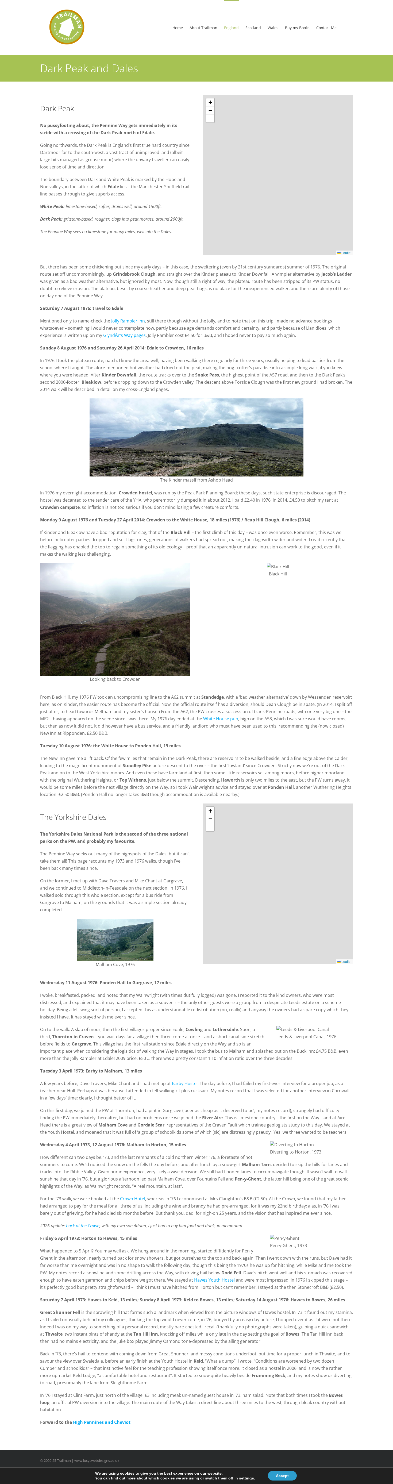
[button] (210, 102)
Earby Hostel (185, 1083)
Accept (282, 1476)
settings (246, 1478)
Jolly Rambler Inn (128, 321)
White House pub (220, 719)
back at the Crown (82, 1226)
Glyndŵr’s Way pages (124, 335)
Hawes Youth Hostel (214, 1280)
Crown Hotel (132, 1199)
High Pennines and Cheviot (101, 1422)
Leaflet (346, 252)
